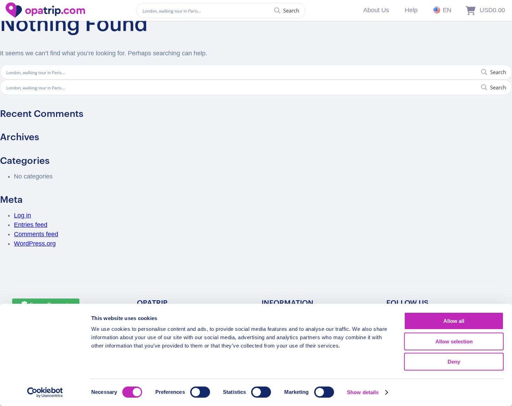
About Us (376, 10)
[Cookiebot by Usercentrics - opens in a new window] (45, 392)
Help (411, 10)
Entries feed (30, 224)
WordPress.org (35, 243)
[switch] (200, 392)
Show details (363, 392)
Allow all (453, 321)
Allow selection (454, 341)
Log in (22, 215)
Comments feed (36, 234)
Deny (454, 362)
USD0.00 (492, 10)
